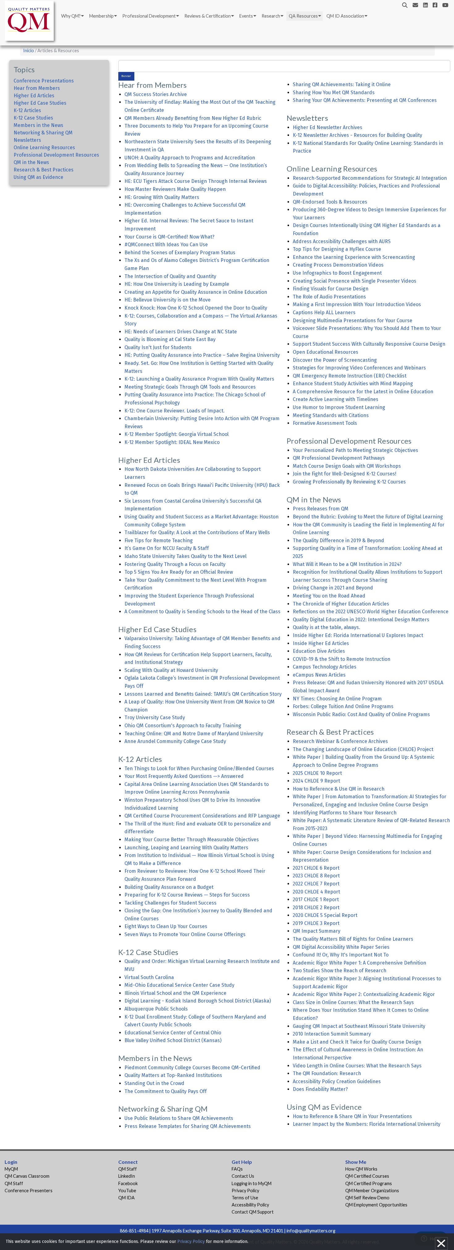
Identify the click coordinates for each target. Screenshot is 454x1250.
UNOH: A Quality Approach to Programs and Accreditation (189, 158)
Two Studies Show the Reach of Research (339, 970)
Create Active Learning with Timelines (335, 399)
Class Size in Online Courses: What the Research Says (353, 1002)
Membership (101, 16)
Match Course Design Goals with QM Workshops (347, 466)
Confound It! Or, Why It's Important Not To (341, 955)
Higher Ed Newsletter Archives (327, 127)
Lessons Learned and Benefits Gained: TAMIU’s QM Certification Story (203, 694)
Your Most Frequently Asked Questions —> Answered (184, 776)
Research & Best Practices (44, 170)
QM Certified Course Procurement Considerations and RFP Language (202, 816)
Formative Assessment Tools (325, 423)
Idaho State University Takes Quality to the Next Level (185, 556)
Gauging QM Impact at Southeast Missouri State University (359, 1026)
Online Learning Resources (44, 147)
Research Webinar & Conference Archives (340, 741)
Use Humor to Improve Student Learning (339, 407)
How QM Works (361, 1169)
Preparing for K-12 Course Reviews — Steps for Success (187, 895)
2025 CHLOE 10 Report (317, 773)
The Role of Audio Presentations (329, 297)
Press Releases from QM (320, 509)
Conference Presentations (44, 81)
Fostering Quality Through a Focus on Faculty (174, 564)
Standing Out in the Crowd (154, 1083)
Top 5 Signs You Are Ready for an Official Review (178, 572)
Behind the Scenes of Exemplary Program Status (179, 252)
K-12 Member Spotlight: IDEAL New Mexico (172, 442)
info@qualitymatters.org (311, 1230)
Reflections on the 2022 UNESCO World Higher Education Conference (370, 611)
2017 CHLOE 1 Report (316, 899)
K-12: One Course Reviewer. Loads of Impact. (174, 411)
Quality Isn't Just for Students (157, 347)
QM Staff (14, 1183)
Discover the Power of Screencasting (335, 360)
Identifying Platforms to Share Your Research (345, 813)
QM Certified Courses (367, 1176)
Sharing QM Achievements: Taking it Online (342, 84)
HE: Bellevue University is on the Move (167, 300)
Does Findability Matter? (320, 1089)
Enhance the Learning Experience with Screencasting (354, 257)
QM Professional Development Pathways (339, 458)
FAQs (237, 1169)
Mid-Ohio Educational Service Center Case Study (179, 985)
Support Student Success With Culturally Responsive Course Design (369, 344)
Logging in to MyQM (251, 1183)
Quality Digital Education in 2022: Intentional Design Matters (361, 620)
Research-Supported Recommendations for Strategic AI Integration (370, 178)
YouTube (127, 1190)
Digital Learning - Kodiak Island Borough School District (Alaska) (197, 1001)
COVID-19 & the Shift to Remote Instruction (341, 659)
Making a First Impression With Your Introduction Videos (357, 304)
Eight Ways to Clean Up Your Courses (165, 926)
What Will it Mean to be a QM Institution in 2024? (347, 564)
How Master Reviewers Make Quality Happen (175, 189)
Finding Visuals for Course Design (330, 289)
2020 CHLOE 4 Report (316, 892)
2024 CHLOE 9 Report (316, 781)
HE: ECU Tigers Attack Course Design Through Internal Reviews (195, 181)
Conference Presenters (29, 1190)
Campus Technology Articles (324, 667)
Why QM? (71, 16)
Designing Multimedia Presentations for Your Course (352, 320)
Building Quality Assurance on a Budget (168, 887)
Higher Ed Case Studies (40, 103)
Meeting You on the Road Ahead (329, 596)
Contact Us (243, 1176)
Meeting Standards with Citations (331, 415)
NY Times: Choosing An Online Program (337, 699)
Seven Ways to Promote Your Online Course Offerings (185, 934)
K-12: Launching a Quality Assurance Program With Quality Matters (199, 379)
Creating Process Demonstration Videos (338, 265)
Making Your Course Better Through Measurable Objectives (191, 839)
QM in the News (31, 162)
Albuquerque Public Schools (156, 1009)
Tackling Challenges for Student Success (170, 903)
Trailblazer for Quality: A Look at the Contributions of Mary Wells (197, 532)
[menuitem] (72, 16)
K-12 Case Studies (33, 118)
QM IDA (126, 1197)
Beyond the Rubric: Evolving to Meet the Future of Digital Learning (368, 517)
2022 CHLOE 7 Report (316, 884)
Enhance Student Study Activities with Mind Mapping (353, 383)
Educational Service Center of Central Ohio (172, 1033)
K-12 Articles (27, 110)
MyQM (11, 1169)
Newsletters (27, 140)
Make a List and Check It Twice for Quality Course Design (357, 1042)
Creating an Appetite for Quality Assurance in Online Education (195, 292)
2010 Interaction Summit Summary (332, 1034)
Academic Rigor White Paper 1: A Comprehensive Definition (359, 963)
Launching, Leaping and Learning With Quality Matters (186, 848)
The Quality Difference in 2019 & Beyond (338, 540)
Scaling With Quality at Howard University (171, 670)
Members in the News (38, 125)
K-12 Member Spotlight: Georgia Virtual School (176, 434)
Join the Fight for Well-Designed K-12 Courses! (344, 474)
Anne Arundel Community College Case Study (175, 741)
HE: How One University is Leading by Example (176, 284)
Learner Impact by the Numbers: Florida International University (366, 1124)
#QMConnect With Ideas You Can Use (166, 244)
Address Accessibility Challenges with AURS (342, 241)
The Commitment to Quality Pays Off (165, 1091)
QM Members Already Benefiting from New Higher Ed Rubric (192, 118)
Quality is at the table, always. (326, 627)
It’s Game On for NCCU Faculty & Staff (166, 548)
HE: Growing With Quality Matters (161, 197)
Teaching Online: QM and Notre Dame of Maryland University (193, 734)
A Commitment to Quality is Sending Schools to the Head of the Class (202, 611)
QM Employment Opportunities (376, 1204)
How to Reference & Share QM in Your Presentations (352, 1116)
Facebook (128, 1183)
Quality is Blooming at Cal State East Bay (170, 339)
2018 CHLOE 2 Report (316, 907)
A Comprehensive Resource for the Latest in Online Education (363, 392)
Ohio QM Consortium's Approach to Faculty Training (182, 725)
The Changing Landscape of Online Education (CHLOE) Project (363, 749)
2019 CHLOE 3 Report (316, 923)
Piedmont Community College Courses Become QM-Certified (192, 1068)
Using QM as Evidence (38, 177)
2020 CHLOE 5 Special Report (325, 915)
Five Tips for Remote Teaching (158, 540)
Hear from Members (37, 88)
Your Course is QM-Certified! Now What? (169, 237)
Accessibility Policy (250, 1204)
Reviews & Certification (207, 16)
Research (271, 16)
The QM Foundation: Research (327, 1073)
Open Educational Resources (325, 352)
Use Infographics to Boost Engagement (337, 273)
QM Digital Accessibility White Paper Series (341, 947)
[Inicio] (31, 22)
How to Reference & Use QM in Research (339, 789)
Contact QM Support (253, 1211)
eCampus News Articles (319, 675)
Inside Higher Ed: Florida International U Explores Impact (358, 635)
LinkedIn (126, 1176)
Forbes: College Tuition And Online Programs (343, 706)
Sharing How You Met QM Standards (334, 92)
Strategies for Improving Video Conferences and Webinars (359, 368)
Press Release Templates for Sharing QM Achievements (187, 1126)
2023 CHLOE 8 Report (316, 876)
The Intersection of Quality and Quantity (170, 276)
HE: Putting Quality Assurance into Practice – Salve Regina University (202, 355)
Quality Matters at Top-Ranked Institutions (173, 1075)
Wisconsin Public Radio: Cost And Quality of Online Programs (361, 714)
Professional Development (149, 16)
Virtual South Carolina (149, 977)
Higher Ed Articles (34, 96)
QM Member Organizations (372, 1190)
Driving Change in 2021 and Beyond (333, 588)
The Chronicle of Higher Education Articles (341, 604)
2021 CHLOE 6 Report (316, 868)
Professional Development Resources (56, 155)
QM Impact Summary (316, 931)
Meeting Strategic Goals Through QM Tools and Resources (190, 387)
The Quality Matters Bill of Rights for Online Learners (353, 939)
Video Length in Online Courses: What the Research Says (357, 1066)
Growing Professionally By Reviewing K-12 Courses (349, 482)
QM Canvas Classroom (27, 1176)
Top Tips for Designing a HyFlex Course (337, 249)
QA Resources (303, 16)
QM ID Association (345, 16)
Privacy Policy (245, 1190)
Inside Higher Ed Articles (321, 643)
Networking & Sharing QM (43, 133)
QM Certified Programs (368, 1183)
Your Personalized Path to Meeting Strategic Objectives (355, 450)
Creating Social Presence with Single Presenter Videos (354, 281)
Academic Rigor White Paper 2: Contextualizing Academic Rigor (364, 994)
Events (246, 16)
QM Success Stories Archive (155, 94)
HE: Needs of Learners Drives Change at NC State (180, 332)
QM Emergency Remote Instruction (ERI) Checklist (349, 376)
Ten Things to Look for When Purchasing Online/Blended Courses (199, 768)
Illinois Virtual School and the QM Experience (175, 993)
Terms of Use (245, 1197)
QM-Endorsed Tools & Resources (330, 202)
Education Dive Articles (319, 651)
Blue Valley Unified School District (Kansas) (172, 1040)
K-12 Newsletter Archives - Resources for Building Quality (357, 135)
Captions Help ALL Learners (324, 312)
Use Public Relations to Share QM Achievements (178, 1118)
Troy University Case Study (154, 717)
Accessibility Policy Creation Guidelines (337, 1081)
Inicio (28, 50)
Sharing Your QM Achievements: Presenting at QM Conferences (365, 100)
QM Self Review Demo (367, 1197)
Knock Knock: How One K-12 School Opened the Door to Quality (195, 308)
